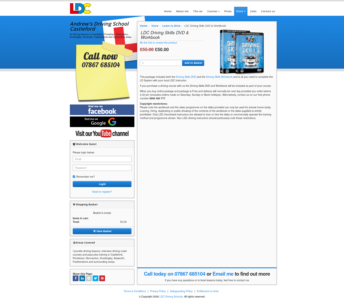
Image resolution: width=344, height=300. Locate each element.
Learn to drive (171, 25)
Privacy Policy (158, 291)
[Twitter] (95, 278)
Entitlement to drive (208, 291)
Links (253, 11)
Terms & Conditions (135, 291)
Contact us (268, 11)
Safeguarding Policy (181, 291)
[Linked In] (82, 278)
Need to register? (102, 191)
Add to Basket (193, 63)
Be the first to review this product (158, 42)
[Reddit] (89, 278)
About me (182, 11)
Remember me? (85, 176)
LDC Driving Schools (171, 296)
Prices (227, 11)
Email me (222, 273)
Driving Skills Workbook (219, 76)
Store (240, 11)
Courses (212, 11)
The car (198, 11)
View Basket (103, 231)
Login (102, 184)
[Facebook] (75, 278)
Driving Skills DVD (186, 76)
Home (167, 11)
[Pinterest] (102, 278)
